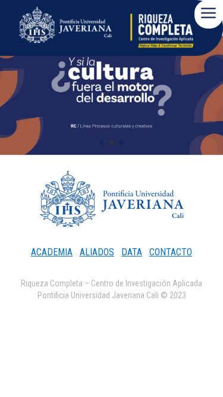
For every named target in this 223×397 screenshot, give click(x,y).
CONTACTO (170, 252)
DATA (131, 252)
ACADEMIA (52, 252)
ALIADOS (97, 252)
